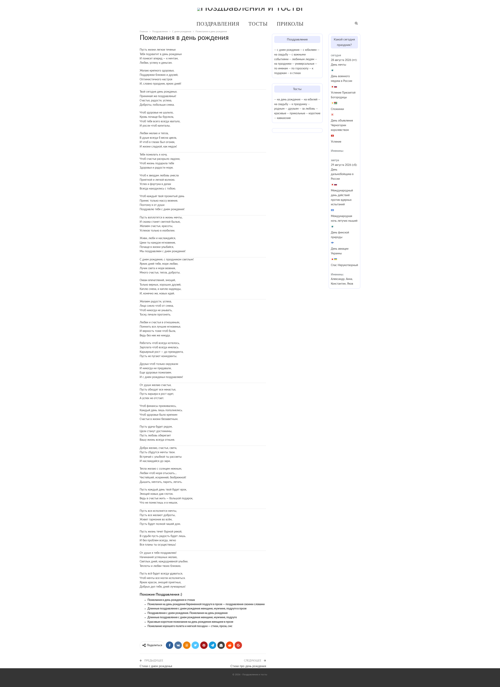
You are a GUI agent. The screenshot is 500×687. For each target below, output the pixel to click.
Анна (349, 279)
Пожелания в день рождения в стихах (171, 600)
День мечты (338, 64)
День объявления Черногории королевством (342, 125)
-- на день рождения (287, 99)
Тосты (258, 23)
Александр (338, 279)
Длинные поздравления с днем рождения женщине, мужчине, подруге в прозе (196, 608)
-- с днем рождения (286, 50)
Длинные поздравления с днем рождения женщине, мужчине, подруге (192, 617)
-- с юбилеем (308, 50)
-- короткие (313, 113)
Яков (350, 283)
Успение (336, 141)
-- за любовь (307, 108)
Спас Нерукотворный (344, 265)
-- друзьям (292, 108)
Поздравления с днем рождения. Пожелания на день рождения (187, 613)
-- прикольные (296, 113)
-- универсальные (303, 64)
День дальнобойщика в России (342, 174)
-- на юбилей (309, 99)
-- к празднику (298, 104)
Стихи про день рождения (248, 666)
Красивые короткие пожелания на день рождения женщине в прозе (190, 622)
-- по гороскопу (298, 68)
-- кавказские (282, 118)
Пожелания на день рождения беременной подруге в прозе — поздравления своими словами (206, 604)
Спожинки (337, 109)
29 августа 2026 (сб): (344, 165)
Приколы (290, 23)
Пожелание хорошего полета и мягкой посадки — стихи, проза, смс (189, 626)
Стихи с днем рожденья (156, 666)
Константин (338, 283)
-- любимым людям (301, 59)
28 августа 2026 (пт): (344, 60)
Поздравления (217, 23)
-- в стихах (294, 73)
